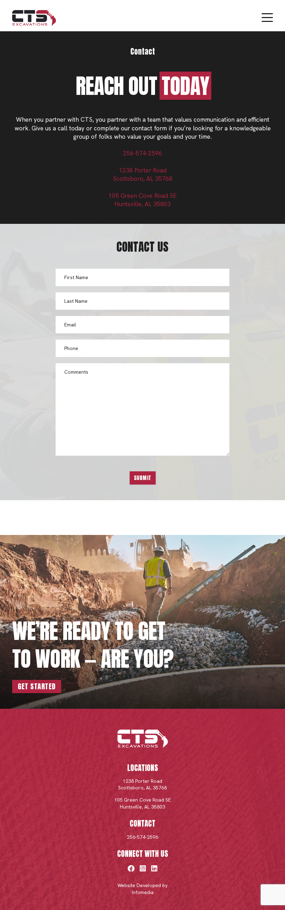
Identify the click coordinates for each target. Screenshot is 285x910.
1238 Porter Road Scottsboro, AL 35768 (142, 784)
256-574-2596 (142, 153)
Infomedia (143, 892)
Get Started (37, 686)
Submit (143, 478)
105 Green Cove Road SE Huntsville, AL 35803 (142, 803)
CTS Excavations (34, 18)
